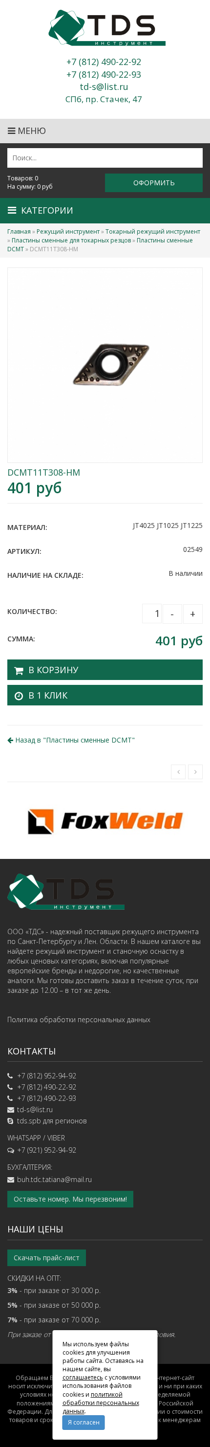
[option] (105, 820)
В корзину (53, 670)
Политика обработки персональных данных (78, 1019)
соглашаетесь (83, 1377)
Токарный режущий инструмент (152, 231)
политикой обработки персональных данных (101, 1402)
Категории (47, 210)
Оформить (154, 182)
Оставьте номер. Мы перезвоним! (70, 1199)
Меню (30, 130)
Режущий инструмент (68, 231)
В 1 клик (47, 695)
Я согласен (84, 1422)
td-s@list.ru (35, 1109)
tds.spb (29, 1120)
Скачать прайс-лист (47, 1257)
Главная (19, 231)
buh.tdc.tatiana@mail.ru (54, 1179)
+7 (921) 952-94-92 (46, 1150)
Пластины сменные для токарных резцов (71, 240)
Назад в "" (74, 740)
